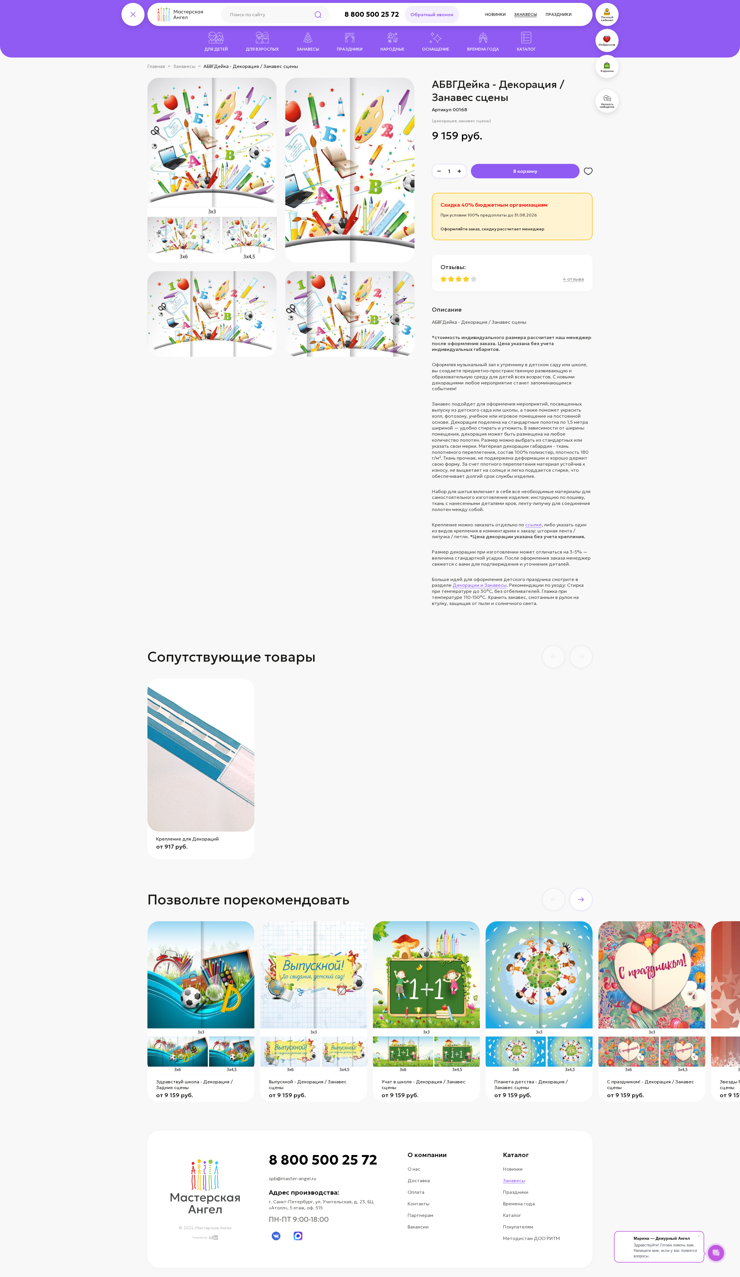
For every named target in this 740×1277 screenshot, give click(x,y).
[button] (553, 656)
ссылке (533, 525)
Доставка (419, 1180)
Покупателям (518, 1227)
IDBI (213, 1237)
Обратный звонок (432, 14)
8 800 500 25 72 (372, 14)
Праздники (558, 14)
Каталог (512, 1215)
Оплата (416, 1192)
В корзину (525, 171)
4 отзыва (573, 279)
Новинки (495, 14)
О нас (414, 1169)
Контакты (419, 1203)
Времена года (519, 1203)
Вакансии (418, 1227)
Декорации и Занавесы (480, 585)
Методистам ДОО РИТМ (531, 1238)
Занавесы (525, 14)
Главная (156, 66)
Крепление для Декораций (187, 839)
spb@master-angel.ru (292, 1178)
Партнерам (420, 1215)
